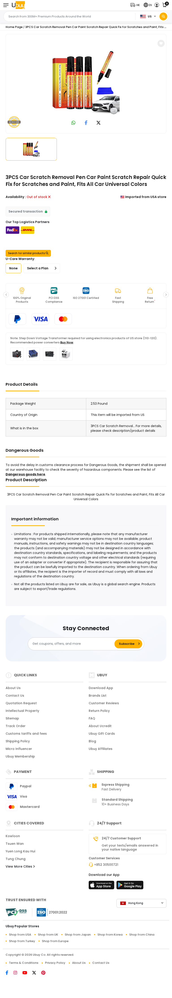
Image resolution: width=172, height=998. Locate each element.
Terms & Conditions (23, 963)
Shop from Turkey (22, 941)
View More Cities (19, 866)
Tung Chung (16, 859)
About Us (13, 688)
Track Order (16, 726)
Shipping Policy (18, 741)
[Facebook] (9, 973)
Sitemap (12, 718)
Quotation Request (21, 703)
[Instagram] (17, 973)
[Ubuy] (18, 5)
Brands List (97, 695)
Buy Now (66, 342)
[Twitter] (36, 973)
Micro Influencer (19, 749)
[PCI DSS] (16, 912)
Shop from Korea (110, 934)
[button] (136, 5)
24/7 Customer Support (121, 838)
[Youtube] (27, 973)
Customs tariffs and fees (26, 733)
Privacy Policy (55, 963)
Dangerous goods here (25, 474)
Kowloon (13, 836)
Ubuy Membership (20, 756)
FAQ (92, 718)
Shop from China (141, 934)
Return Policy (99, 711)
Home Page (14, 27)
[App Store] (102, 886)
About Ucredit (100, 726)
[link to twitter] (99, 123)
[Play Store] (129, 886)
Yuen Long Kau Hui (20, 851)
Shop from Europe (55, 941)
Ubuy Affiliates (100, 749)
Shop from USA (20, 934)
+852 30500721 (106, 864)
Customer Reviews (104, 703)
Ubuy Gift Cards (102, 733)
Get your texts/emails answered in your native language (130, 847)
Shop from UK (48, 934)
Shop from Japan (78, 934)
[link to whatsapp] (73, 123)
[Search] (163, 16)
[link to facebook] (86, 123)
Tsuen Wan (15, 843)
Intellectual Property (22, 711)
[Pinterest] (45, 973)
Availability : (16, 197)
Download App (101, 688)
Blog (92, 741)
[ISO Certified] (49, 912)
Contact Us (15, 695)
